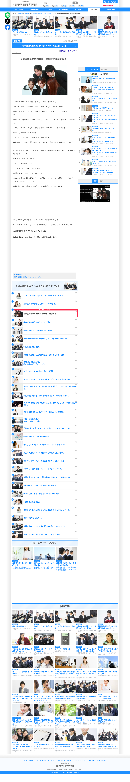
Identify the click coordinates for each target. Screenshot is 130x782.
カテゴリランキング (92, 69)
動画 (95, 181)
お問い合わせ (101, 760)
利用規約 (51, 760)
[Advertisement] (44, 203)
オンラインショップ (80, 760)
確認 (73, 6)
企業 (82, 6)
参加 (55, 6)
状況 (47, 6)
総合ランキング (105, 69)
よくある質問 (41, 760)
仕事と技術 (20, 13)
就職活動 (27, 13)
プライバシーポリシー (63, 760)
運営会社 (92, 760)
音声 (101, 181)
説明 (64, 6)
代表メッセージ (29, 760)
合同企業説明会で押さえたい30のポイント (43, 13)
